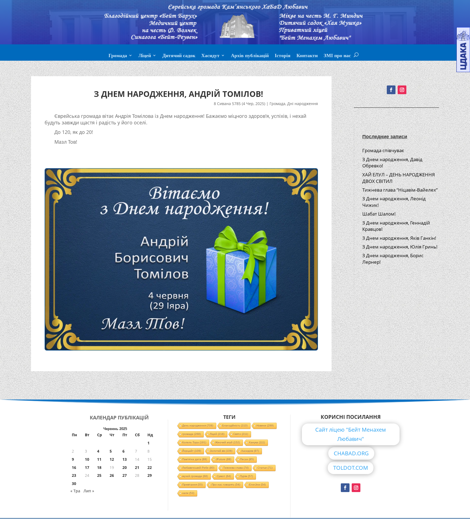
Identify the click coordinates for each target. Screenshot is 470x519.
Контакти (307, 56)
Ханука (257, 442)
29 (149, 475)
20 (124, 467)
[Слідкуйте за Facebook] (391, 89)
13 (124, 459)
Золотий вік (221, 450)
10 (87, 459)
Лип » (89, 490)
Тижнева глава (236, 467)
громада (191, 433)
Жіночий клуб (227, 442)
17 (87, 467)
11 (99, 459)
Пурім (246, 476)
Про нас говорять (226, 484)
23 (74, 475)
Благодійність (235, 425)
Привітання (192, 484)
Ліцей (144, 56)
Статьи (265, 467)
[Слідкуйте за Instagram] (402, 89)
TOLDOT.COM (350, 467)
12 (112, 459)
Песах (247, 459)
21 (137, 467)
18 (99, 467)
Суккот (224, 476)
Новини (265, 425)
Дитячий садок (178, 56)
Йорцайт (191, 450)
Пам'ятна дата (194, 459)
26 (112, 475)
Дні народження (302, 103)
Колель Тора (194, 442)
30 (74, 483)
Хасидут (210, 56)
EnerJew (257, 484)
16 (74, 467)
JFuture (223, 459)
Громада (118, 56)
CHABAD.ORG (351, 453)
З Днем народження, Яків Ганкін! (399, 238)
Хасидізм (250, 450)
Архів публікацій (250, 56)
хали (188, 493)
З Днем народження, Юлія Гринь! (400, 247)
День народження (197, 425)
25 (99, 475)
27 (124, 475)
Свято (240, 433)
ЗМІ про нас (337, 56)
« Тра (75, 490)
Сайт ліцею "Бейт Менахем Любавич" (350, 434)
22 (149, 467)
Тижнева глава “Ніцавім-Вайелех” (400, 190)
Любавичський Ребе (198, 467)
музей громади (195, 476)
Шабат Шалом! (379, 214)
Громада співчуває (383, 150)
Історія (282, 56)
